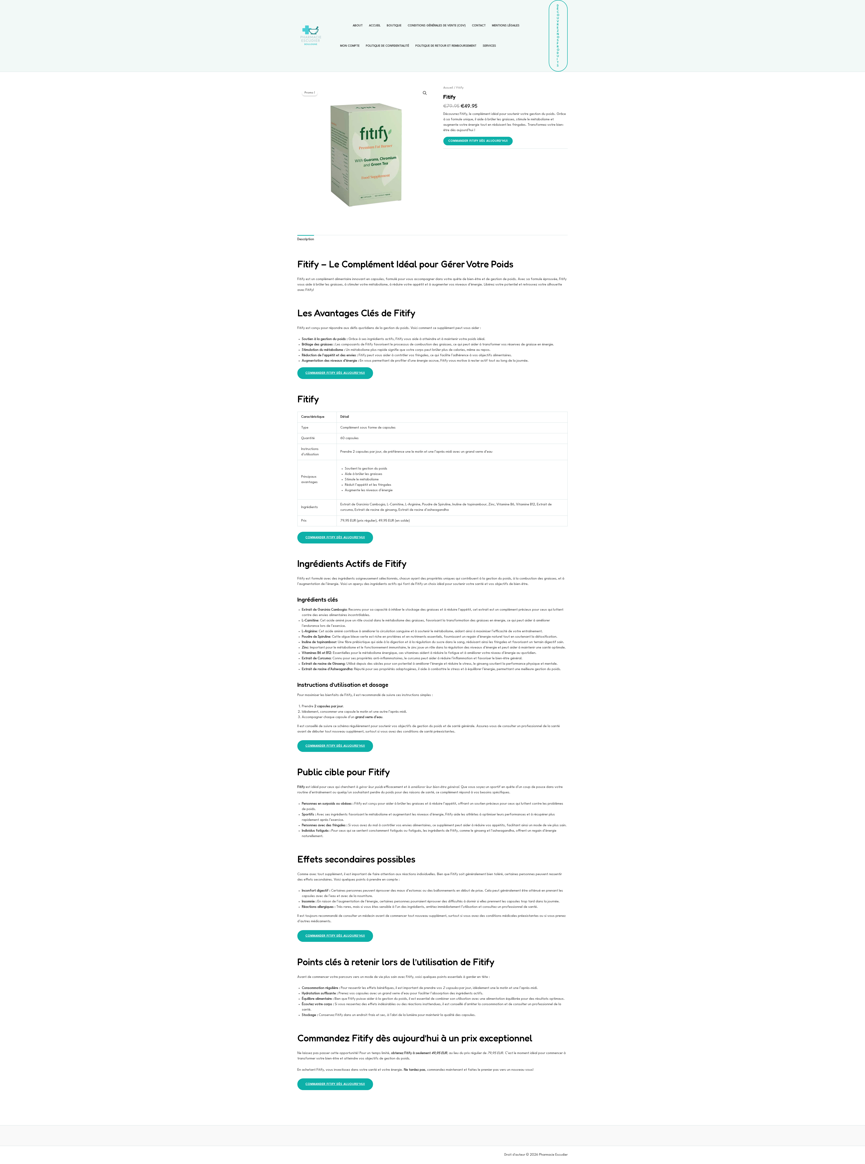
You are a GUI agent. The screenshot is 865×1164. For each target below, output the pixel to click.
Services (489, 45)
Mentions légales (505, 25)
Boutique (394, 25)
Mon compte (350, 45)
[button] (558, 36)
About (358, 25)
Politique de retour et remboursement (445, 45)
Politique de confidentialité (387, 45)
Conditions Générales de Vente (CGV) (437, 25)
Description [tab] (305, 239)
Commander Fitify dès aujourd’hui (478, 140)
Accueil (374, 25)
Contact (479, 25)
